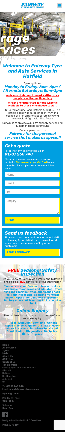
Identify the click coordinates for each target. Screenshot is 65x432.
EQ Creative (34, 420)
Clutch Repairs (32, 334)
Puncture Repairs (41, 328)
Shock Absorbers (17, 328)
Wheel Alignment (28, 325)
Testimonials (9, 365)
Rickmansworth (25, 162)
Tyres (12, 322)
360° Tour (8, 359)
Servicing (38, 322)
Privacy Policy (10, 425)
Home (5, 345)
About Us (7, 356)
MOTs (55, 325)
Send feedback (18, 252)
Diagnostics (34, 331)
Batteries (50, 331)
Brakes (45, 325)
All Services (9, 347)
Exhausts (24, 322)
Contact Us (8, 362)
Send (10, 220)
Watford (42, 162)
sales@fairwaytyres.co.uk (24, 389)
